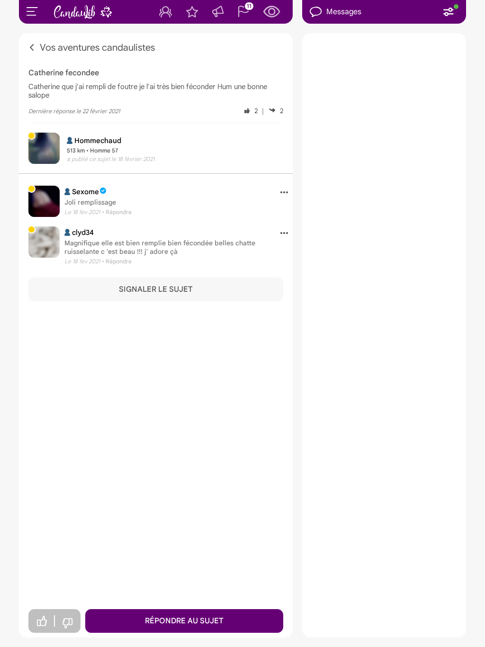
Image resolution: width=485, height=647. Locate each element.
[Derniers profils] (271, 12)
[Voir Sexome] (44, 201)
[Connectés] (165, 12)
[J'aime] (41, 621)
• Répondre (117, 212)
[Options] (280, 193)
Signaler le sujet (156, 289)
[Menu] (32, 11)
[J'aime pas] (67, 623)
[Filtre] (448, 12)
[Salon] (218, 12)
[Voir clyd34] (44, 242)
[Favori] (192, 12)
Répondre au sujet (184, 621)
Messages (343, 12)
